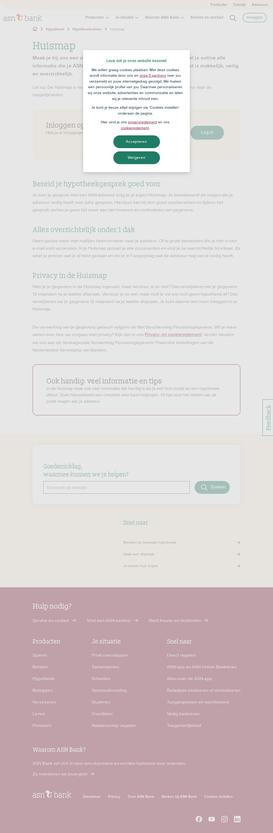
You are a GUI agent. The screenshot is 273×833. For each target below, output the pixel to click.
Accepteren (136, 141)
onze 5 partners (152, 75)
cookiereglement (135, 128)
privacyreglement (142, 122)
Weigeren (137, 157)
